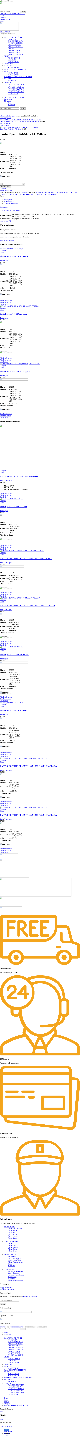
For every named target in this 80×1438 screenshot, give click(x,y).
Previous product (5, 118)
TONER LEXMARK (15, 48)
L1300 (61, 192)
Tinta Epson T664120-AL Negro (14, 256)
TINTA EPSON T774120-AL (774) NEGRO (19, 476)
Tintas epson (11, 116)
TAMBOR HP (13, 94)
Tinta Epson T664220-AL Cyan (10, 129)
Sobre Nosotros (9, 1269)
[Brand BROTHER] (11, 914)
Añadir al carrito (5, 186)
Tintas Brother (13, 1247)
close (1, 1411)
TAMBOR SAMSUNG (16, 90)
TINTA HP (12, 60)
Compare (3, 188)
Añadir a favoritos (6, 190)
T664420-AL (52, 194)
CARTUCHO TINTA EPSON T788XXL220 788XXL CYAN (26, 559)
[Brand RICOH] (9, 857)
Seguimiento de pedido (15, 1280)
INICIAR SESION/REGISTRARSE (16, 1405)
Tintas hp (11, 1243)
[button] (5, 302)
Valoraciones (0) (9, 201)
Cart (9, 103)
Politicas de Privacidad (15, 1271)
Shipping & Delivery (11, 203)
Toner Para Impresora (15, 1228)
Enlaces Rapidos (9, 1227)
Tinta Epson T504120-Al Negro (13, 710)
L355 (75, 192)
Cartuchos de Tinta (14, 1260)
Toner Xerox (12, 1234)
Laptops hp (12, 80)
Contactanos (12, 1277)
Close (2, 252)
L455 (23, 194)
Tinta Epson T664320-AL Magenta (15, 371)
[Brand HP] (14, 877)
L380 (10, 194)
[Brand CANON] (9, 905)
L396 (19, 194)
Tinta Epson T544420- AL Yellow (14, 655)
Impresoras (12, 1256)
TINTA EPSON (13, 62)
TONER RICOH (14, 50)
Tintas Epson (12, 1245)
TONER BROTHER (15, 43)
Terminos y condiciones (16, 1275)
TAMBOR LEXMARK (16, 88)
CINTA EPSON (13, 73)
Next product (4, 125)
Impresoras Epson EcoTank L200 (47, 192)
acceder (7, 237)
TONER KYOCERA (15, 47)
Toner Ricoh (12, 1238)
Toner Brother (13, 1230)
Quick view (4, 304)
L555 (37, 194)
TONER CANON (14, 45)
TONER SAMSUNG (15, 54)
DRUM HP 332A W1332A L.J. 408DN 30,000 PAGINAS (20, 121)
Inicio (2, 116)
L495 (32, 194)
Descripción (8, 200)
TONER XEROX (14, 52)
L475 (28, 194)
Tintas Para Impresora (11, 1241)
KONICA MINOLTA (15, 41)
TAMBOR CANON (15, 86)
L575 (45, 194)
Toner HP (11, 1232)
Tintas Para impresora (15, 1262)
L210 (66, 192)
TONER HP (12, 39)
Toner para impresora (15, 1258)
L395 (15, 194)
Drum (10, 1264)
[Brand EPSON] (35, 896)
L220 (70, 192)
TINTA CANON (14, 58)
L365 (2, 194)
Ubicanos (11, 1279)
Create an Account (6, 1426)
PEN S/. (7, 1434)
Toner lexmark (13, 1236)
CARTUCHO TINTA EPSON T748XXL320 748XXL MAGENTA (28, 766)
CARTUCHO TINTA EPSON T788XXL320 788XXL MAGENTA (28, 815)
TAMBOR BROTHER (16, 84)
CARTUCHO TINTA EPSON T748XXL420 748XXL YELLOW (27, 606)
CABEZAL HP (13, 67)
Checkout (11, 105)
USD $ (8, 1430)
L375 (6, 194)
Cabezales (11, 1266)
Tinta (5, 116)
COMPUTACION (10, 1254)
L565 (41, 194)
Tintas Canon (12, 1249)
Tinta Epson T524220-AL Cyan (13, 507)
